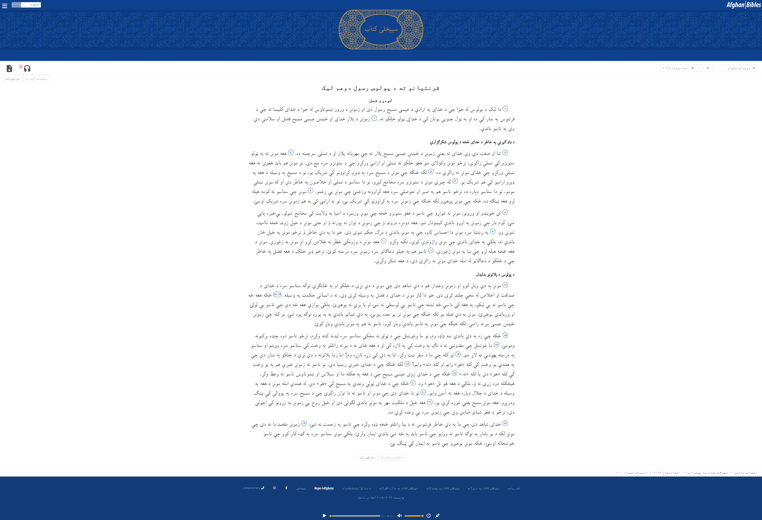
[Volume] (399, 516)
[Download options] (9, 68)
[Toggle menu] (5, 6)
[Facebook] (286, 488)
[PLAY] (324, 516)
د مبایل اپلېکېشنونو (356, 488)
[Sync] (437, 516)
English (35, 5)
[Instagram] (274, 488)
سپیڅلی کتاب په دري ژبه (483, 488)
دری (25, 5)
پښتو (16, 4)
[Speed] (428, 516)
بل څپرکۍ (12, 78)
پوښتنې (301, 488)
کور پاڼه (514, 488)
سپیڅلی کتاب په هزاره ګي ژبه (398, 488)
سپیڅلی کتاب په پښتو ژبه (442, 488)
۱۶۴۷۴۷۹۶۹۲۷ (251, 488)
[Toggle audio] (27, 68)
